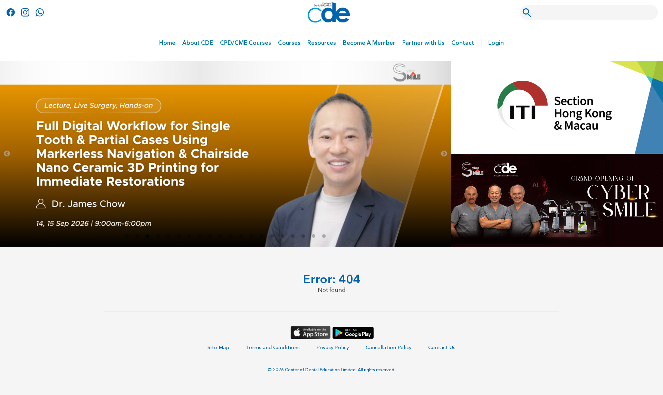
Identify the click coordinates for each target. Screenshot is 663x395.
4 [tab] (158, 236)
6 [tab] (178, 236)
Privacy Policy (332, 347)
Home (167, 42)
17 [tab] (292, 236)
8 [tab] (199, 236)
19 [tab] (313, 236)
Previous (6, 153)
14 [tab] (261, 236)
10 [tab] (220, 236)
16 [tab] (282, 236)
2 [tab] (137, 236)
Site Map (218, 347)
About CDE (197, 42)
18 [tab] (303, 236)
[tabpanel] (225, 154)
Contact (462, 42)
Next (444, 153)
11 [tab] (230, 236)
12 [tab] (241, 236)
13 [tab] (251, 236)
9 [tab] (209, 236)
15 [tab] (272, 236)
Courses (289, 42)
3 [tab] (147, 236)
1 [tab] (127, 236)
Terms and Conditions (273, 347)
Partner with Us (423, 42)
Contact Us (441, 347)
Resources (321, 42)
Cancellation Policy (389, 347)
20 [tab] (323, 236)
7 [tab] (189, 236)
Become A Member (369, 42)
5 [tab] (168, 236)
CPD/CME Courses (245, 42)
